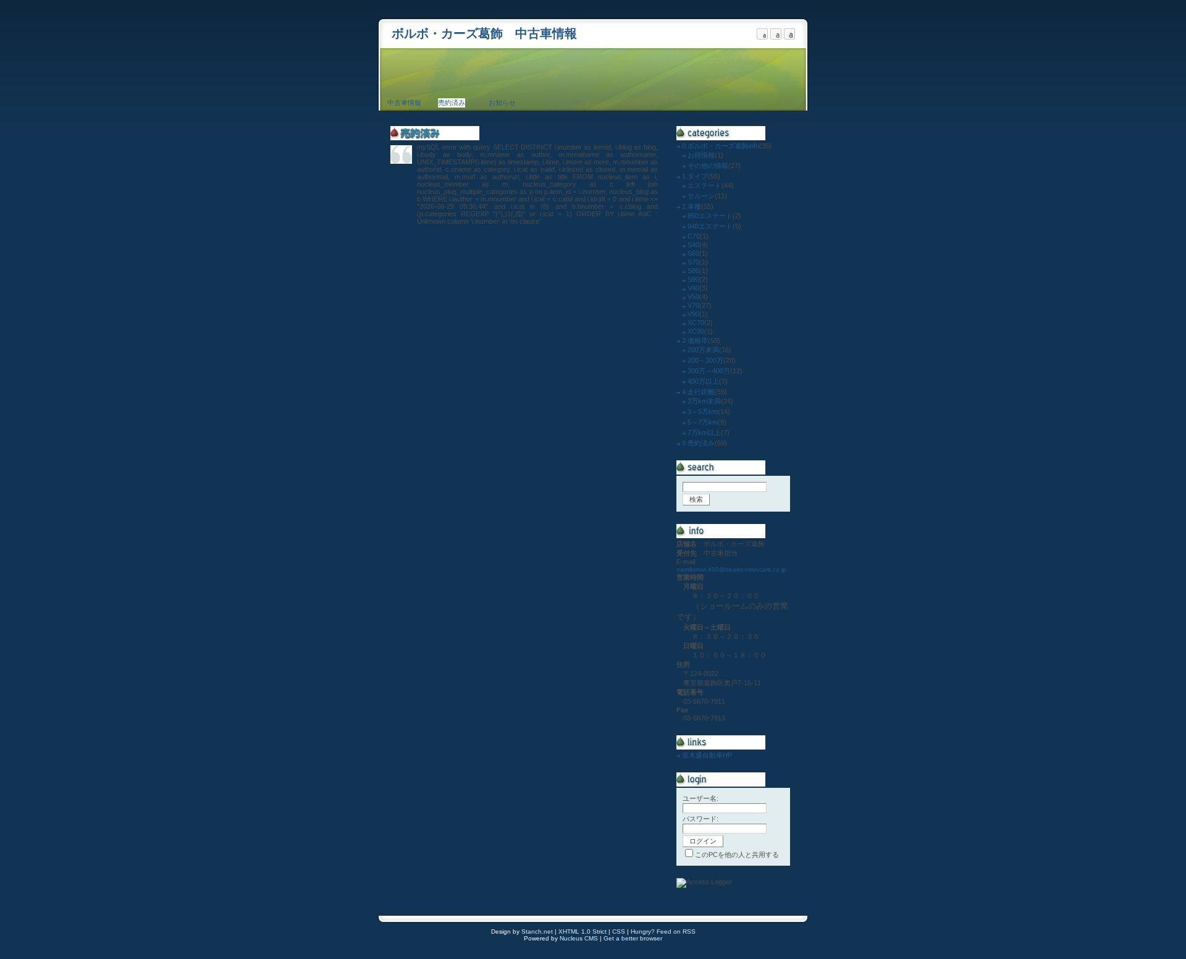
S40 (693, 244)
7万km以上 (704, 432)
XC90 (696, 331)
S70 (693, 262)
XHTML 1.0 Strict (582, 931)
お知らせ (502, 102)
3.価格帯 (695, 340)
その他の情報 (708, 165)
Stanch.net (537, 931)
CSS (618, 931)
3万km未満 (704, 401)
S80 (693, 270)
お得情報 (701, 155)
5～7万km (703, 422)
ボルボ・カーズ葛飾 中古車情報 (484, 33)
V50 (693, 296)
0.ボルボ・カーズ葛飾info (720, 146)
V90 (693, 314)
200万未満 (703, 349)
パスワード (700, 818)
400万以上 (703, 381)
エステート (704, 185)
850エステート (710, 215)
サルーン (701, 196)
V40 (693, 288)
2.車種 (691, 206)
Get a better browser (633, 938)
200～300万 (705, 360)
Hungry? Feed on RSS (663, 931)
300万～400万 (709, 370)
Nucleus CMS (579, 938)
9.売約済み (698, 443)
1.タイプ (695, 176)
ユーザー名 (700, 798)
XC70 (696, 322)
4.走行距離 (698, 391)
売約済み (451, 102)
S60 (693, 253)
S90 (693, 279)
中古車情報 (404, 102)
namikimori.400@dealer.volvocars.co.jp (731, 569)
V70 (693, 305)
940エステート (710, 226)
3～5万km (703, 411)
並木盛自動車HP (707, 755)
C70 (694, 236)
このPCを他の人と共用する (737, 854)
